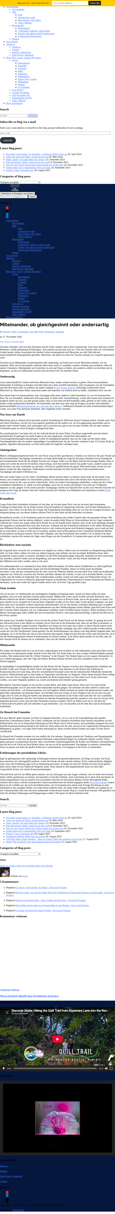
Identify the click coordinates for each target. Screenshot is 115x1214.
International (24, 63)
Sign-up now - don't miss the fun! (33, 3)
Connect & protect (20, 92)
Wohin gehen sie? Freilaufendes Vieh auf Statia (28, 167)
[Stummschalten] (106, 1068)
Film (14, 12)
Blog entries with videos (29, 20)
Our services (12, 41)
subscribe (7, 140)
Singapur (60, 331)
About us (10, 44)
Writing (15, 39)
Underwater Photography (30, 36)
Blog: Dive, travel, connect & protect (23, 57)
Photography (18, 25)
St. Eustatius (24, 87)
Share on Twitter (8, 866)
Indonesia (22, 74)
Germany (22, 68)
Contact (15, 49)
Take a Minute (25, 23)
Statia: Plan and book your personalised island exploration (33, 842)
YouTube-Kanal (98, 782)
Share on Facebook (25, 866)
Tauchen (6, 331)
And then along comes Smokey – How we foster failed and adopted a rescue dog (44, 839)
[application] (57, 1039)
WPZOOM (18, 1210)
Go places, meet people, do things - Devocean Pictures (41, 887)
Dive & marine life (21, 95)
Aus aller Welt (36, 331)
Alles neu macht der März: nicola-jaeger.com (27, 157)
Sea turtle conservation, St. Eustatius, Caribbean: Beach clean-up (36, 154)
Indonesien (49, 331)
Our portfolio (12, 7)
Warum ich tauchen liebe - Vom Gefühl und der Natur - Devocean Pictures (50, 900)
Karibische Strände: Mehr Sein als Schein (25, 836)
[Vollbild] (111, 1068)
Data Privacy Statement (11, 1176)
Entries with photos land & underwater (36, 33)
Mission (3, 1166)
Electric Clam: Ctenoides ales (20, 170)
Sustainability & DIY (22, 98)
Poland (21, 84)
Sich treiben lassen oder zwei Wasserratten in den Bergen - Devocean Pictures (52, 905)
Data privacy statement (23, 55)
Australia (22, 65)
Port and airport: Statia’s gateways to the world (28, 162)
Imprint (3, 1171)
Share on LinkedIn (44, 866)
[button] (50, 1144)
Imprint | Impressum (21, 52)
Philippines (23, 82)
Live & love (17, 90)
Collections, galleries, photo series (34, 31)
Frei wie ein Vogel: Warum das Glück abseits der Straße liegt (34, 165)
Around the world (26, 17)
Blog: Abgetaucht (14, 103)
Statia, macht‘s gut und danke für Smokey (26, 159)
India (20, 71)
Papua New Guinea (27, 79)
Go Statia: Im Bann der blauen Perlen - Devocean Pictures (42, 910)
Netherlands (23, 76)
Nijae (25, 876)
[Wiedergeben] (3, 1068)
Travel (15, 60)
